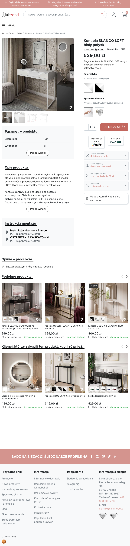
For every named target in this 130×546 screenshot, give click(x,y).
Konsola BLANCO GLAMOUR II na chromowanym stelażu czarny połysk (20, 327)
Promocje (7, 478)
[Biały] (5, 389)
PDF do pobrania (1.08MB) (25, 233)
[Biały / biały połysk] (48, 389)
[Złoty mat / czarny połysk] (71, 389)
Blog (4, 508)
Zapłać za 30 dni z (96, 140)
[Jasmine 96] (103, 389)
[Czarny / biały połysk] (65, 389)
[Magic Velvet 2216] (108, 389)
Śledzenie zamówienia (80, 478)
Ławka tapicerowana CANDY (102, 396)
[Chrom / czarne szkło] (92, 319)
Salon (19, 33)
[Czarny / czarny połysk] (54, 389)
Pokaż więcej (38, 152)
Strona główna (7, 33)
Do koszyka (112, 127)
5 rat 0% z (115, 139)
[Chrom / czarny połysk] (16, 319)
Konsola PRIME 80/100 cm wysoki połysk (65, 396)
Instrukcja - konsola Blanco (28, 230)
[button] (106, 155)
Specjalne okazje (12, 494)
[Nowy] (108, 302)
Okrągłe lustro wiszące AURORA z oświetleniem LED (18, 397)
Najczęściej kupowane (15, 489)
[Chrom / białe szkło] (97, 319)
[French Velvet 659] (97, 389)
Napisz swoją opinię (94, 49)
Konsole (28, 33)
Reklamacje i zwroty (46, 492)
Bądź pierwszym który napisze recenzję (27, 266)
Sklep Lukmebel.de (13, 514)
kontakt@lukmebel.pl (111, 508)
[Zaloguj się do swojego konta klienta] (114, 14)
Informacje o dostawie (47, 478)
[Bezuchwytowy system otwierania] (5, 319)
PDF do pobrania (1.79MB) (25, 240)
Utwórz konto (75, 489)
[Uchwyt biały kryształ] (11, 319)
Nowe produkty (11, 483)
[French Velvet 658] (92, 389)
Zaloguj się (73, 483)
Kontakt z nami (43, 507)
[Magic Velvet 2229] (114, 389)
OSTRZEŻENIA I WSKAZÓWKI (29, 237)
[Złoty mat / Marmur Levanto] (48, 319)
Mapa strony (41, 512)
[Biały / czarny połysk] (60, 389)
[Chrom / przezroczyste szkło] (103, 319)
